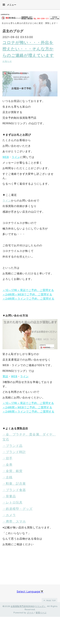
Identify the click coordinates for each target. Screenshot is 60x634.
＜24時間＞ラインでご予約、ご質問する (28, 298)
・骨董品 (9, 496)
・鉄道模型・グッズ (17, 509)
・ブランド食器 (14, 490)
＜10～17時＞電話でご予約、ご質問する (28, 290)
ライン (16, 157)
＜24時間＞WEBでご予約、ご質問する (27, 294)
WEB (5, 157)
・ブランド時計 (14, 452)
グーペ (30, 612)
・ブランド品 (12, 446)
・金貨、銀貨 (12, 471)
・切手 (7, 458)
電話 (5, 376)
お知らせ (7, 61)
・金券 (7, 465)
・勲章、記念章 (14, 484)
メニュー (11, 4)
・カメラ (9, 515)
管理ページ (41, 612)
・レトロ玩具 (12, 502)
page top (51, 600)
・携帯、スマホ (14, 521)
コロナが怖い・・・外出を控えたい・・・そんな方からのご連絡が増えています (28, 49)
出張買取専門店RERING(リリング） (28, 606)
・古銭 (7, 477)
